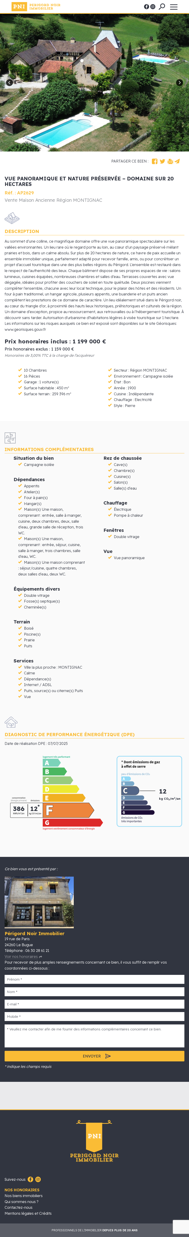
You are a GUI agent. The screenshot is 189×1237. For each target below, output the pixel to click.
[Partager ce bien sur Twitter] (162, 161)
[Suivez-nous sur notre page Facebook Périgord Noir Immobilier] (30, 1180)
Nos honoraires (22, 1190)
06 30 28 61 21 (37, 950)
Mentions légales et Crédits (28, 1213)
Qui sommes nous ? (21, 1201)
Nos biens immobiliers (24, 1195)
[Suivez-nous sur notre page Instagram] (37, 1180)
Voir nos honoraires (21, 956)
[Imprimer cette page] (170, 161)
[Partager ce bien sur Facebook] (154, 161)
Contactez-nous (18, 1207)
